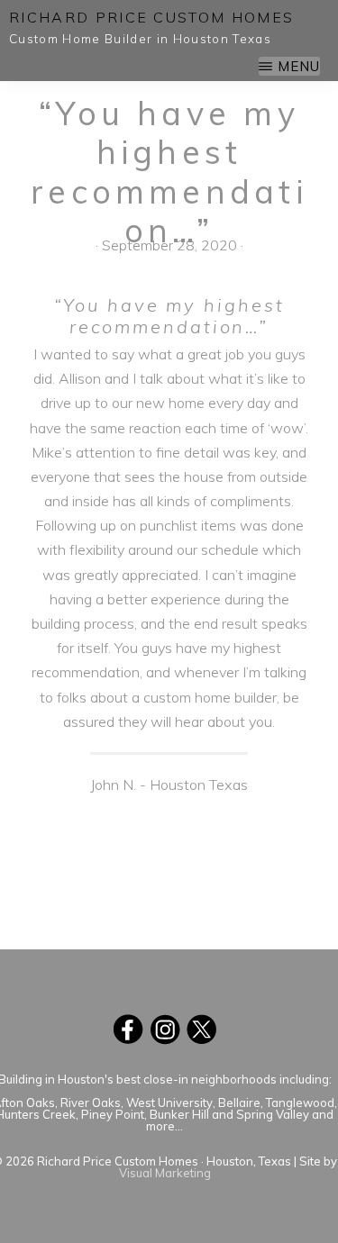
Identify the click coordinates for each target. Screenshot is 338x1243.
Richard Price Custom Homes (151, 17)
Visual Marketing (165, 1173)
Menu (299, 66)
